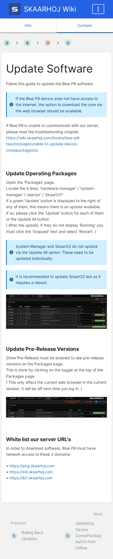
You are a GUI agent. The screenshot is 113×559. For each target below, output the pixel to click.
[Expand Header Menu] (98, 9)
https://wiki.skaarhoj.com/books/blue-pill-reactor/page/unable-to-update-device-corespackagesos (43, 143)
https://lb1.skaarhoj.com (30, 477)
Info (28, 25)
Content (85, 25)
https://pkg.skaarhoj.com (32, 465)
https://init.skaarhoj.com (31, 471)
